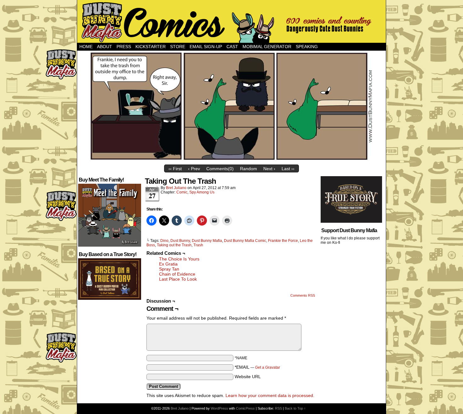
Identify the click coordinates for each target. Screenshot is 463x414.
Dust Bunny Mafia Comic (245, 240)
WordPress (219, 408)
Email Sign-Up (206, 46)
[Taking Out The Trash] (231, 160)
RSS (278, 408)
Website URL (248, 376)
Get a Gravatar (267, 367)
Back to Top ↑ (295, 408)
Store (177, 46)
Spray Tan (169, 268)
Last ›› (288, 168)
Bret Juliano (176, 188)
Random (248, 168)
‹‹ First (175, 168)
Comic (181, 192)
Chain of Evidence (177, 274)
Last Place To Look (178, 279)
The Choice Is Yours (179, 258)
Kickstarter (150, 46)
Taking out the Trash (174, 245)
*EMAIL (257, 367)
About (104, 46)
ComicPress (245, 408)
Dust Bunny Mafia (207, 240)
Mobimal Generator (267, 46)
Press (124, 46)
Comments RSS (302, 295)
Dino (164, 240)
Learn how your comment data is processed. (270, 395)
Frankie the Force (283, 240)
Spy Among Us (201, 192)
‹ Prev (194, 168)
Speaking (307, 46)
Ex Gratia (168, 263)
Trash (198, 245)
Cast (232, 46)
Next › (269, 168)
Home (86, 46)
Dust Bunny (180, 240)
